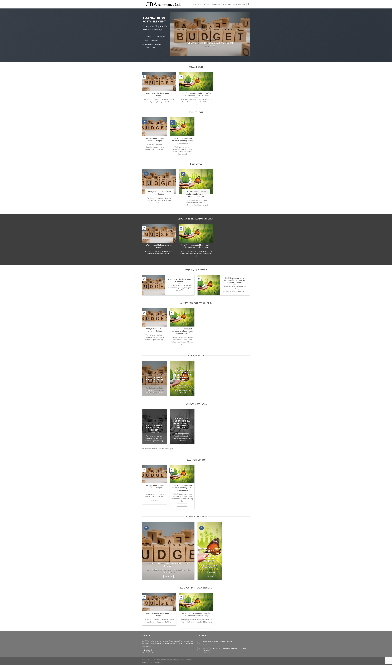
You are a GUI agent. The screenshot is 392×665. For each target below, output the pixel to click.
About (200, 4)
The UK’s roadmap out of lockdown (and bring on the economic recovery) (225, 649)
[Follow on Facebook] (144, 651)
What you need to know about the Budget (217, 642)
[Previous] (174, 33)
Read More (154, 500)
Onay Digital (159, 662)
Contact (241, 4)
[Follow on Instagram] (148, 651)
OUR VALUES (216, 4)
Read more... (146, 646)
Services (207, 4)
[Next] (245, 33)
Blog (235, 4)
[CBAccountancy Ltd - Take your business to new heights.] (163, 4)
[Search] (249, 4)
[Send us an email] (151, 651)
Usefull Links (226, 4)
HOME (194, 4)
